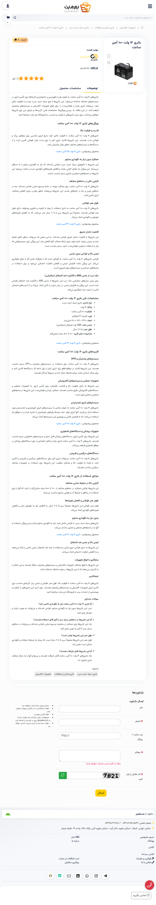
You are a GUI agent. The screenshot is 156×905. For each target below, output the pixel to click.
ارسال (101, 793)
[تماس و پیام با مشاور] (149, 885)
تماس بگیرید (140, 895)
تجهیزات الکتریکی (127, 27)
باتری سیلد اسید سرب (79, 27)
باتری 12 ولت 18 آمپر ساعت (69, 534)
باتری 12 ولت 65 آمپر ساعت (68, 151)
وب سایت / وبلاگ (137, 737)
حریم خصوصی (147, 837)
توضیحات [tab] (92, 88)
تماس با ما (146, 862)
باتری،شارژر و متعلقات (104, 27)
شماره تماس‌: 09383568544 (137, 823)
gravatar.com (42, 720)
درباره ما (75, 841)
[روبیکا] (50, 876)
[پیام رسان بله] (60, 876)
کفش (151, 847)
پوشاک (150, 841)
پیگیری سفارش (72, 862)
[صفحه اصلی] (142, 28)
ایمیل (137, 721)
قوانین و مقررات (144, 859)
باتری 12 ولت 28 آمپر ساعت (68, 423)
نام (141, 708)
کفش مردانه (148, 854)
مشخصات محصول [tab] (70, 88)
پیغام (137, 752)
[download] (26, 814)
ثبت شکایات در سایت (69, 859)
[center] (15, 17)
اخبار (73, 837)
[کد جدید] (63, 775)
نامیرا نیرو (85, 57)
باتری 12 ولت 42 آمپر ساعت (68, 224)
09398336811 (112, 823)
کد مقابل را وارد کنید (134, 776)
